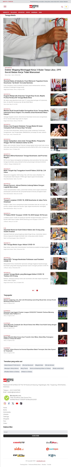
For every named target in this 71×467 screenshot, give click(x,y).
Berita (5, 410)
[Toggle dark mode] (66, 7)
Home (5, 407)
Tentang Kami (23, 464)
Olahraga (6, 416)
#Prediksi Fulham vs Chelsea (11, 371)
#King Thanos (24, 368)
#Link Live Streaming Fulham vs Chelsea (40, 368)
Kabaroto (6, 12)
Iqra (40, 12)
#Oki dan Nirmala (49, 365)
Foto (4, 421)
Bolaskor (14, 12)
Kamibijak (34, 12)
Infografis (6, 419)
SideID (28, 12)
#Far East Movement (28, 365)
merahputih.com (41, 461)
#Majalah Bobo (39, 365)
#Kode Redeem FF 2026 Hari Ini (12, 365)
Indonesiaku (7, 412)
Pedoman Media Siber (35, 464)
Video (5, 423)
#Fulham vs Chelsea (26, 371)
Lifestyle (5, 414)
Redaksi (44, 464)
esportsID (21, 12)
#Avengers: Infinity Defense (11, 368)
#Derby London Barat (58, 368)
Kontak (49, 464)
